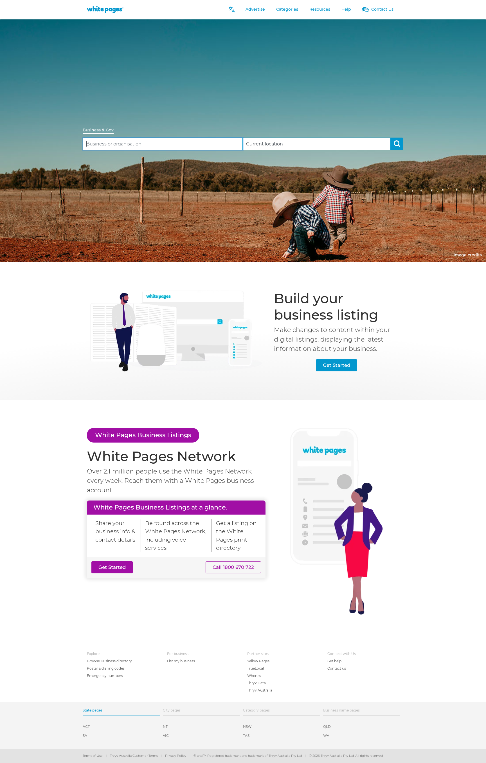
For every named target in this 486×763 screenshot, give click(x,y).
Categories (287, 9)
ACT (86, 726)
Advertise (255, 9)
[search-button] (396, 144)
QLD (327, 726)
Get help (334, 661)
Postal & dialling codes (106, 668)
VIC (166, 735)
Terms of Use (93, 756)
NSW (247, 726)
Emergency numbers (105, 676)
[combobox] (163, 144)
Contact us (336, 668)
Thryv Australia (259, 690)
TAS (246, 735)
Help (346, 9)
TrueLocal (255, 668)
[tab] (100, 130)
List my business (181, 661)
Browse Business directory (109, 661)
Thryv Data (256, 683)
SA (85, 735)
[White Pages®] (105, 9)
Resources (319, 9)
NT (165, 726)
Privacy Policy (176, 756)
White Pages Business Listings (143, 435)
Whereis (254, 676)
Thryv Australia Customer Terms (134, 756)
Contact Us (381, 9)
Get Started (336, 365)
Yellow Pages (258, 661)
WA (326, 735)
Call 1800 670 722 (233, 567)
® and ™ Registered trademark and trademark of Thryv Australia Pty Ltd (248, 756)
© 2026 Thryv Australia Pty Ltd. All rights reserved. (346, 756)
